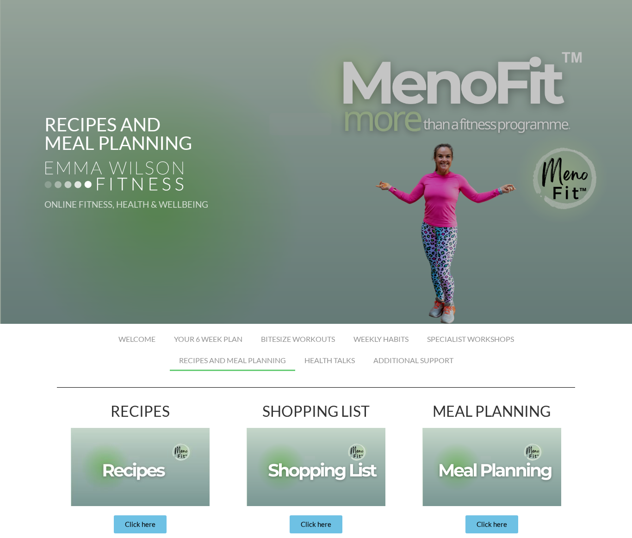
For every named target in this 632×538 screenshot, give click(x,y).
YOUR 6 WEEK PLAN (208, 338)
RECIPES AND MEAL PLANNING (232, 360)
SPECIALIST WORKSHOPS (470, 338)
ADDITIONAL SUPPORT (413, 360)
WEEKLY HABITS (381, 338)
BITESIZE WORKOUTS (298, 338)
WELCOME (136, 338)
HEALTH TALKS (329, 360)
